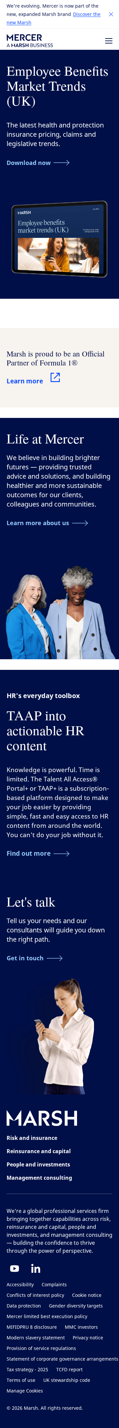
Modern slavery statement (36, 1337)
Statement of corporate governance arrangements (62, 1359)
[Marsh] (42, 1119)
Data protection (24, 1306)
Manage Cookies (25, 1391)
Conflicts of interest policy (35, 1295)
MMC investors (81, 1327)
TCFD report (69, 1369)
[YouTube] (14, 1268)
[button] (111, 14)
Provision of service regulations (41, 1348)
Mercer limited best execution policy (47, 1316)
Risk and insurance (32, 1138)
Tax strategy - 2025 (27, 1369)
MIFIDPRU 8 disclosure (32, 1327)
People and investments (38, 1164)
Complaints (54, 1284)
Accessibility (20, 1284)
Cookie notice (86, 1295)
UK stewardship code (66, 1380)
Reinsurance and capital (39, 1151)
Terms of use (21, 1380)
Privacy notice (88, 1337)
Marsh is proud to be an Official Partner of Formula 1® (55, 358)
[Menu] (108, 41)
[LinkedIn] (35, 1268)
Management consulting (39, 1177)
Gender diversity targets (76, 1306)
